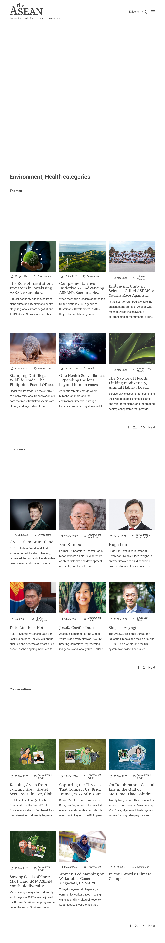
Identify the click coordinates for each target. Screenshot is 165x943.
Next (151, 427)
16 (143, 427)
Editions (134, 11)
